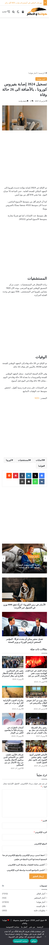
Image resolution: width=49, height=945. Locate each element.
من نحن (32, 927)
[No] (45, 936)
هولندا (40, 466)
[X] (35, 475)
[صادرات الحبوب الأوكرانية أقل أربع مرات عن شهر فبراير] (12, 692)
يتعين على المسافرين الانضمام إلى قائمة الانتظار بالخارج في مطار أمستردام (12, 673)
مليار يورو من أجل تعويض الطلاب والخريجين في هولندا (36, 703)
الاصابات (39, 460)
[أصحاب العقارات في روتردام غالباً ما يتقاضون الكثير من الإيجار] (12, 719)
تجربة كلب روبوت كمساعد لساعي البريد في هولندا (27, 565)
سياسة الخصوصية (12, 927)
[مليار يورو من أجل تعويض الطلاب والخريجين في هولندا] (36, 692)
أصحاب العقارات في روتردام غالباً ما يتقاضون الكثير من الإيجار (13, 730)
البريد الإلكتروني (40, 832)
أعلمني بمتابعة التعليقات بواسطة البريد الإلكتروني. (26, 865)
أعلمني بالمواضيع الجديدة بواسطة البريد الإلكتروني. (26, 870)
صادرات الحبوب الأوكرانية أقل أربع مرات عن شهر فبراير (13, 703)
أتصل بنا (24, 927)
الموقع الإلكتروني (40, 844)
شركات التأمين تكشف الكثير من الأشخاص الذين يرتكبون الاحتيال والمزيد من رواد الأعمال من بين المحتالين (13, 760)
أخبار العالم (41, 894)
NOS (37, 398)
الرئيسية (42, 73)
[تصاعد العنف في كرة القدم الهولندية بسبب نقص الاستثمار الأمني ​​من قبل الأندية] (36, 662)
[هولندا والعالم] (36, 11)
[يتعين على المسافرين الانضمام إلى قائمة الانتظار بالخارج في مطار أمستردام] (12, 662)
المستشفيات (23, 460)
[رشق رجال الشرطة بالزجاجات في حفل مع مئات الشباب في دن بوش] (36, 719)
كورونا (9, 460)
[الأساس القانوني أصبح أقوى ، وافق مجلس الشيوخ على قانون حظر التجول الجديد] (36, 746)
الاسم (44, 821)
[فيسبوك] (42, 475)
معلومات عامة (39, 910)
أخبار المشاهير (39, 898)
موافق (33, 941)
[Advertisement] (24, 44)
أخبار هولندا (32, 73)
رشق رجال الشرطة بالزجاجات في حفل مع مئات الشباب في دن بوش (37, 730)
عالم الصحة (40, 906)
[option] (24, 558)
